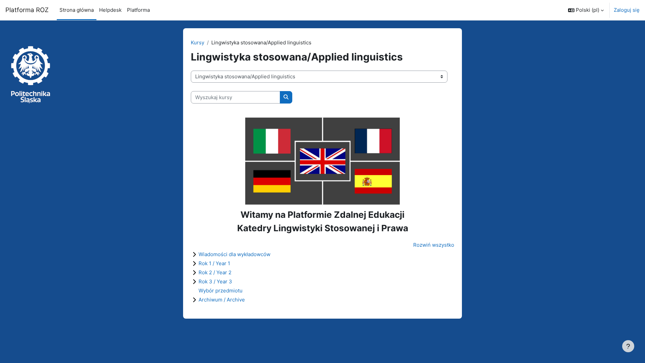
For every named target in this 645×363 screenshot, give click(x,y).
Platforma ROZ (27, 10)
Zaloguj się (627, 10)
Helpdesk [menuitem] (110, 10)
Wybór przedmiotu (221, 290)
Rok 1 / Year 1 (214, 263)
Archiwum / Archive (222, 299)
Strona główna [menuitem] (76, 10)
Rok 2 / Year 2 (215, 272)
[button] (586, 10)
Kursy (197, 42)
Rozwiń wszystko (433, 245)
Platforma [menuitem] (138, 10)
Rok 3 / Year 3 (215, 281)
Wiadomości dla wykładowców (234, 254)
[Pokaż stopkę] (628, 346)
